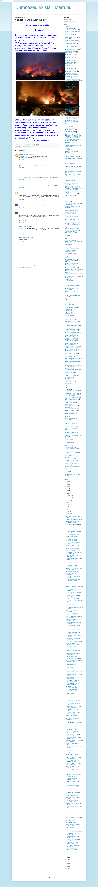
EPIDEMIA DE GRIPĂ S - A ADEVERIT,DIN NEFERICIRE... (73, 540)
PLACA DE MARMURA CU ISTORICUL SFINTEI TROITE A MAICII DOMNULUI (73, 391)
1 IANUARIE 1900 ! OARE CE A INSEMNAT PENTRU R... (72, 681)
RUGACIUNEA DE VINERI (70, 51)
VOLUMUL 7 (67, 457)
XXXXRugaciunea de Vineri (70, 462)
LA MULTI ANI (67, 380)
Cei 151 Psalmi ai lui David (70, 356)
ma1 (66, 469)
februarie (68, 513)
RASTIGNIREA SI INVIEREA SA (71, 408)
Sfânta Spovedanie (69, 444)
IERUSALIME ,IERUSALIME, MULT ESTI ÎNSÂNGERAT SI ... (74, 587)
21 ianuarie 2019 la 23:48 (28, 226)
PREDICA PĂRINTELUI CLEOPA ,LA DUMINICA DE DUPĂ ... (73, 761)
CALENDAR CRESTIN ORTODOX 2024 (73, 332)
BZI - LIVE (67, 115)
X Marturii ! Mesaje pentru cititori (71, 91)
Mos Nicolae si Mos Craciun (70, 95)
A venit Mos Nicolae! (69, 315)
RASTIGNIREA (68, 407)
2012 (66, 868)
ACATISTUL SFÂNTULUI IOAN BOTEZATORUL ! (72, 846)
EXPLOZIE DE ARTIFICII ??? (72, 769)
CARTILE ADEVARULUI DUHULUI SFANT (73, 158)
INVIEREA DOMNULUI (69, 374)
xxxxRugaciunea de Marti (70, 132)
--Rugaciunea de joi (69, 60)
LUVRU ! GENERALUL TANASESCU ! (74, 625)
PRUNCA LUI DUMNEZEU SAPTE (72, 283)
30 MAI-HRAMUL (68, 89)
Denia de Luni (68, 201)
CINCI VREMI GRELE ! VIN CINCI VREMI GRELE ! (73, 543)
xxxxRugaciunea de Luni (70, 212)
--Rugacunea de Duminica (70, 83)
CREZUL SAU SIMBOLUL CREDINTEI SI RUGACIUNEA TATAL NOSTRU (73, 350)
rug (65, 301)
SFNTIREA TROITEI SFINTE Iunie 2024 (73, 431)
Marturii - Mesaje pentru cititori (71, 41)
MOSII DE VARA (68, 383)
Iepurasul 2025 (68, 105)
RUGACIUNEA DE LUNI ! (70, 52)
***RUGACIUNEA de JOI (70, 55)
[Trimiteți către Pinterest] (38, 145)
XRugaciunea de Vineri (69, 197)
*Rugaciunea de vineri (69, 73)
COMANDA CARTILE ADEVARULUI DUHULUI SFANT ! (72, 223)
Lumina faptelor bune (69, 237)
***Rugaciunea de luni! (69, 66)
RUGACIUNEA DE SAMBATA (71, 109)
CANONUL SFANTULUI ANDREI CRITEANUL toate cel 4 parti (71, 339)
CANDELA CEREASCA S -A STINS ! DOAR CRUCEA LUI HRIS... (73, 785)
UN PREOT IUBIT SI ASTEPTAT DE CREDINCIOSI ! (73, 701)
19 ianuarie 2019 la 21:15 (29, 192)
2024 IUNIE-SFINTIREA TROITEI (71, 156)
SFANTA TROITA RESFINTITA (71, 423)
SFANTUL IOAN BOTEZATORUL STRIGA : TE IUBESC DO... (72, 843)
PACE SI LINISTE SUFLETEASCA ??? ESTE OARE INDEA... (74, 825)
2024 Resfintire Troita (69, 179)
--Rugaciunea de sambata (70, 59)
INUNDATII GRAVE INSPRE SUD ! (73, 545)
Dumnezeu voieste (69, 368)
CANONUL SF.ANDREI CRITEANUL (72, 346)
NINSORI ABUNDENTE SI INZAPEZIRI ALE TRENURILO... (74, 807)
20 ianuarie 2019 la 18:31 (27, 212)
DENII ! (66, 272)
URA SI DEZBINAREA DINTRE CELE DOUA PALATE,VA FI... (73, 779)
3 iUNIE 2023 (67, 309)
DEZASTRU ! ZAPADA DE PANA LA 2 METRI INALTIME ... (73, 651)
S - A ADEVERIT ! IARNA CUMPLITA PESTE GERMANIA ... (73, 738)
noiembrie (68, 497)
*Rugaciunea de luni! (69, 94)
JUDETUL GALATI (68, 377)
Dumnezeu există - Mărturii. (43, 7)
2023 (66, 486)
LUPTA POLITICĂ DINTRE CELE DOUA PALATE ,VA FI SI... (74, 569)
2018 (66, 857)
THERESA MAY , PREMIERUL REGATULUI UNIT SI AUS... (72, 687)
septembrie (68, 500)
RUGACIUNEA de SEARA (70, 415)
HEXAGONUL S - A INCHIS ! (72, 606)
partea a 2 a (67, 471)
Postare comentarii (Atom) (26, 267)
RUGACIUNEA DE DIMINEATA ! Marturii (73, 287)
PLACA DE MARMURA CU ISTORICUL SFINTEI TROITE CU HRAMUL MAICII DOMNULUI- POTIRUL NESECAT (73, 398)
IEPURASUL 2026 (68, 108)
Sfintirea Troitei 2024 (69, 439)
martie (67, 511)
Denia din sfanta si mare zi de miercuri (73, 203)
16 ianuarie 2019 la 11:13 (28, 163)
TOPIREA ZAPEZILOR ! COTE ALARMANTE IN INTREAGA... (72, 644)
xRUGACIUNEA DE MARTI (70, 118)
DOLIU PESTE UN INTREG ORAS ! (73, 598)
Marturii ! (66, 32)
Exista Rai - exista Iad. (69, 97)
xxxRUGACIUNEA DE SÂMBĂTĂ (71, 210)
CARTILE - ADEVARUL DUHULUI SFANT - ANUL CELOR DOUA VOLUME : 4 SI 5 (73, 154)
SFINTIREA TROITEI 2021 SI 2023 (72, 426)
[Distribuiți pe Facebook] (37, 145)
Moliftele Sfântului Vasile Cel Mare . (72, 139)
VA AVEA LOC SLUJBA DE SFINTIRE (72, 452)
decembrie (68, 495)
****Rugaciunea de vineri (70, 102)
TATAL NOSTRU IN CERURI (70, 445)
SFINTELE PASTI (68, 425)
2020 (66, 492)
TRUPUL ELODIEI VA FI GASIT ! (72, 548)
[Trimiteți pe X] (35, 145)
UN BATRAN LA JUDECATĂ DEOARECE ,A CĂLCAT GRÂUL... (73, 566)
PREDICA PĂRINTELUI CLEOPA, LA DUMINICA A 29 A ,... (73, 669)
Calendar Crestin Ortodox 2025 (71, 353)
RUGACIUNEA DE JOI (69, 54)
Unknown (21, 192)
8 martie (66, 257)
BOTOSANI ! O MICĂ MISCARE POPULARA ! (72, 574)
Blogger (54, 877)
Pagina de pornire (37, 265)
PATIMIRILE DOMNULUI (70, 240)
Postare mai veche (55, 265)
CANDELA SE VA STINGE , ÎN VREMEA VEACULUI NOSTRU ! (74, 787)
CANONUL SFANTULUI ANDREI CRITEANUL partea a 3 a (71, 217)
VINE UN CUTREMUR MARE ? (72, 656)
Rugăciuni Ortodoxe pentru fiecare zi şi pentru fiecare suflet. (73, 421)
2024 (66, 306)
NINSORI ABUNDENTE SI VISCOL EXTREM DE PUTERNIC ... (73, 580)
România (67, 123)
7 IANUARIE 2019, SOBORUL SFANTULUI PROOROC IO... (72, 849)
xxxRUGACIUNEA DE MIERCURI (72, 144)
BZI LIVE (66, 184)
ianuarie (68, 515)
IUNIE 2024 (67, 279)
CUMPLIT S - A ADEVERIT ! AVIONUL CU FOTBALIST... (73, 633)
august (67, 502)
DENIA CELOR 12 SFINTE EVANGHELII (73, 269)
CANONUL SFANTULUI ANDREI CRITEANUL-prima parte (71, 344)
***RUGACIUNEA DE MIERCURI (71, 106)
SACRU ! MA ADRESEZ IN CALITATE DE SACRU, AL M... (73, 834)
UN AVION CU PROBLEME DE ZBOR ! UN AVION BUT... (74, 815)
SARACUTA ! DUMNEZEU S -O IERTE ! (74, 519)
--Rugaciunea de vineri (69, 57)
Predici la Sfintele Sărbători (70, 43)
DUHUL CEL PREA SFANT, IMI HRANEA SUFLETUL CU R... (74, 837)
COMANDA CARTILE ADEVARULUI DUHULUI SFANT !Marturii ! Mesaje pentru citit (73, 226)
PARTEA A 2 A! (68, 389)
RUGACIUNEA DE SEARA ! (70, 412)
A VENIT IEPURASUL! (69, 313)
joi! (65, 468)
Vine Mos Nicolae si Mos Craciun (71, 460)
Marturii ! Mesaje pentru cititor (71, 36)
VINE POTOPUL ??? (70, 827)
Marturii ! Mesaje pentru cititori (71, 29)
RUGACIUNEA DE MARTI (70, 63)
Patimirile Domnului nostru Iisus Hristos (73, 285)
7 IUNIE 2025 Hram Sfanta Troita (71, 103)
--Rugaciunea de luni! (69, 62)
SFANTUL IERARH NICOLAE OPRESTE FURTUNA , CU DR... (74, 812)
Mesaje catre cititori (69, 34)
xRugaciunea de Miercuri (70, 86)
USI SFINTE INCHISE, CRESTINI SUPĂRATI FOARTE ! (73, 713)
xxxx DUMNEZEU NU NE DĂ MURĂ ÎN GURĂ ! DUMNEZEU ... (74, 522)
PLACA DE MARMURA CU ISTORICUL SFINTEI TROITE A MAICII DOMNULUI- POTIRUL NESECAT (73, 394)
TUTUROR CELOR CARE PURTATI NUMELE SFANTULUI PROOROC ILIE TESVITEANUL (73, 450)
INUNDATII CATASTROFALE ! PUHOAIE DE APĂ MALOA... (74, 617)
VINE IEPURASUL (68, 251)
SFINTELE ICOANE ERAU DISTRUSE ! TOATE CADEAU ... (74, 678)
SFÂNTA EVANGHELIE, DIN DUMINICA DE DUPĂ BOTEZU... (74, 764)
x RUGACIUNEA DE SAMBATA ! (71, 111)
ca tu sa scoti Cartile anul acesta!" (72, 466)
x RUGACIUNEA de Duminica (71, 125)
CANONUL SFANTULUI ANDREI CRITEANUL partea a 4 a (71, 261)
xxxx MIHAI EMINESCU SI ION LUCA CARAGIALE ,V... (73, 727)
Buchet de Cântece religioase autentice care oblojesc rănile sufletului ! (73, 330)
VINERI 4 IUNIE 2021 (69, 455)
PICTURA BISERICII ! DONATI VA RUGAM (73, 160)
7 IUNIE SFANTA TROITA (70, 180)
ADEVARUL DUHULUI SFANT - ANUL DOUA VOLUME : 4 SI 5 (72, 317)
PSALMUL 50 (67, 404)
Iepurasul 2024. (68, 149)
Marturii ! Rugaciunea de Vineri (71, 193)
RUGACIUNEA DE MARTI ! (70, 70)
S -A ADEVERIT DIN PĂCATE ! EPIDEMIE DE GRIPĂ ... (72, 614)
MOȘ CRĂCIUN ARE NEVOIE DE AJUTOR (73, 385)
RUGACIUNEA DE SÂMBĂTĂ (71, 76)
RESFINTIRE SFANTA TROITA (71, 410)
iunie (67, 506)
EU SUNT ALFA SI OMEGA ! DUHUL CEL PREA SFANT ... (73, 563)
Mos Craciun (67, 98)
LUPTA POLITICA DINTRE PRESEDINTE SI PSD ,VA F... (72, 690)
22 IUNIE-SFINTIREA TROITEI (71, 307)
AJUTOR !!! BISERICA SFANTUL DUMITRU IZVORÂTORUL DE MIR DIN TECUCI (74, 166)
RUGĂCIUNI (67, 416)
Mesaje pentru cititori (26, 146)
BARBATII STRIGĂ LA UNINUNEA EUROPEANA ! (73, 639)
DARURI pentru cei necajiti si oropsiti (72, 361)
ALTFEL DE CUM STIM (69, 319)
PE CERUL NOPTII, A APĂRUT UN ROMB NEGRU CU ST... (73, 664)
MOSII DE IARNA (68, 204)
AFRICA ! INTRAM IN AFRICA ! (72, 729)
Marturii (20, 146)
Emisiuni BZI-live (68, 128)
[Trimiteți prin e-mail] (32, 145)
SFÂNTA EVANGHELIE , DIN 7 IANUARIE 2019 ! (72, 854)
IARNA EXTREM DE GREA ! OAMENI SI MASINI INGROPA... (74, 758)
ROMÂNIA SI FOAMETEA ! (71, 646)
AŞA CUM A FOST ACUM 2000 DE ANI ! (73, 325)
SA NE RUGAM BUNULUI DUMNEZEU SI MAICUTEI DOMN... (74, 661)
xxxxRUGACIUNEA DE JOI (70, 302)
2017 (66, 859)
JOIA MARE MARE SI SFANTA (71, 375)
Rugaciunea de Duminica (70, 163)
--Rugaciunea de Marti (69, 68)
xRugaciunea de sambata (70, 92)
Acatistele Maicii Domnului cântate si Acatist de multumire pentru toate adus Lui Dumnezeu (73, 80)
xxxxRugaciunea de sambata (71, 200)
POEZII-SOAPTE (68, 401)
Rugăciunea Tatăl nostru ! (70, 291)
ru (65, 299)
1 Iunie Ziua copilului (69, 126)
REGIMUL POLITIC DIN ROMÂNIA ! (73, 561)
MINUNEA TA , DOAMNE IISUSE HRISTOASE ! (72, 719)
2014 (66, 865)
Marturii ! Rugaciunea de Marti (71, 117)
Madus (20, 204)
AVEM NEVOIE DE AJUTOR (70, 259)
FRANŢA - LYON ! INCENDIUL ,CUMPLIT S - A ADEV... (72, 696)
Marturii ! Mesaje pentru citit (70, 40)
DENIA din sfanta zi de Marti (70, 234)
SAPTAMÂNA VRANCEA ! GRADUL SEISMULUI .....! (73, 735)
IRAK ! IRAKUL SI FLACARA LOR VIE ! (74, 774)
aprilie (67, 509)
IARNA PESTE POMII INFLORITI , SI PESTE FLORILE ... (73, 620)
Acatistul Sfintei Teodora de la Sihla (72, 323)
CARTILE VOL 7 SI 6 (69, 266)
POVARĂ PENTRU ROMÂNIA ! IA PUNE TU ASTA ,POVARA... (74, 604)
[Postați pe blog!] (34, 145)
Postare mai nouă (19, 265)
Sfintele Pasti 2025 (69, 437)
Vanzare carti (67, 77)
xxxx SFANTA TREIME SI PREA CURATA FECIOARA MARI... (74, 741)
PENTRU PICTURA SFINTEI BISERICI (73, 174)
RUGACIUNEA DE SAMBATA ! (71, 74)
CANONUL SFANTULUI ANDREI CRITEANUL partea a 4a (71, 264)
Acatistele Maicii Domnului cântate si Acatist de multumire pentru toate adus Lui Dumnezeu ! (73, 169)
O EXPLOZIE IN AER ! (70, 771)
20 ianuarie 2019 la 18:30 (27, 204)
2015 (66, 863)
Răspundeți (21, 159)
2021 (66, 490)
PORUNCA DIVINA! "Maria (70, 402)
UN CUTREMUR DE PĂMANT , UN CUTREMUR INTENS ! (73, 801)
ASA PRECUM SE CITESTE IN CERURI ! (73, 321)
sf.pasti (66, 473)
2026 (66, 481)
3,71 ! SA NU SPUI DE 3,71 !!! (72, 795)
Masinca (21, 154)
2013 (66, 866)
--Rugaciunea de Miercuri (70, 65)
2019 (66, 493)
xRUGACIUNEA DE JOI (69, 209)
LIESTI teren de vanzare (70, 381)
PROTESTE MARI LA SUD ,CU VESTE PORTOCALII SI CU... (74, 527)
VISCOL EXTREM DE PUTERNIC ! (73, 772)
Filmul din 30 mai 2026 (69, 372)
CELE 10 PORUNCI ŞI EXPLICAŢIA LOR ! (73, 219)
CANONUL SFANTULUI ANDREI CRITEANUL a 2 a (71, 336)
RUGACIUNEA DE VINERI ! (70, 121)
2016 (66, 861)
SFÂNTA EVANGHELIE (69, 250)
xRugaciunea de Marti (69, 84)
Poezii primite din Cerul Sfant (71, 87)
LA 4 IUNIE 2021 (68, 378)
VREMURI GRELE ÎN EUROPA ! (72, 534)
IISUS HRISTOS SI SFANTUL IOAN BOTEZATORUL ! (73, 654)
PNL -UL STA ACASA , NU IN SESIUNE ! (74, 641)
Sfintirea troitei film (68, 441)
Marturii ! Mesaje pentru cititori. (71, 31)
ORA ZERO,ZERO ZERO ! (71, 822)
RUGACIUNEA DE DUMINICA (71, 71)
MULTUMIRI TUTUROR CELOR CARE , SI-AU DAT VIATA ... (74, 517)
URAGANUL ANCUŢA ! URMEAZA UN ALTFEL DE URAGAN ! (74, 529)
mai (67, 508)
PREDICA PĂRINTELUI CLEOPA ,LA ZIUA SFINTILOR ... (73, 553)
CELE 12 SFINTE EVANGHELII (71, 267)
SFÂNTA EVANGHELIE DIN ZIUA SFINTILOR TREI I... (72, 556)
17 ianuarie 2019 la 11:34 (28, 183)
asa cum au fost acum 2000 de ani (72, 463)
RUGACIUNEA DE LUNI (70, 129)
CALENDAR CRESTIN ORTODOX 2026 (73, 333)
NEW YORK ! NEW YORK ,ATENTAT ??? (74, 831)
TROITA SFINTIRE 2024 (70, 447)
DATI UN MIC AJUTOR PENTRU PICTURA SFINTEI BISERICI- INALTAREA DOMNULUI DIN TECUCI (73, 231)
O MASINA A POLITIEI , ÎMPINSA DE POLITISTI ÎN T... (73, 532)
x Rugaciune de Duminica (70, 142)
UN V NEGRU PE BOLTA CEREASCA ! (74, 524)
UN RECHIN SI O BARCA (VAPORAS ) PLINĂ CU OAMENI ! (74, 752)
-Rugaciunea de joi (69, 304)
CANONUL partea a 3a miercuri (71, 347)
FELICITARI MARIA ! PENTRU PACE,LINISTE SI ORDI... (72, 829)
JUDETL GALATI (68, 280)
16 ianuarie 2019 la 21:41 (28, 172)
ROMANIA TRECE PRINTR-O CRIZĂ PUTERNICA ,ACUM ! (73, 725)
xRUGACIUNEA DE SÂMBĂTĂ (71, 140)
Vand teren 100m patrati (70, 458)
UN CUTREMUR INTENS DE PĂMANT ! (74, 658)
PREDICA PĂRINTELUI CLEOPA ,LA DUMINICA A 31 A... (73, 590)
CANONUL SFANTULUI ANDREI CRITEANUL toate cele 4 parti (71, 341)
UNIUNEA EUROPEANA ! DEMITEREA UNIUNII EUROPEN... (74, 693)
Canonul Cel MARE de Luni (70, 355)
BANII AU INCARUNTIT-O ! (71, 776)
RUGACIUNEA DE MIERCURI (71, 49)
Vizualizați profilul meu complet (70, 21)
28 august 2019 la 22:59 (28, 237)
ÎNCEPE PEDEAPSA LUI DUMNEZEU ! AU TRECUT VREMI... (74, 648)
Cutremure (67, 45)
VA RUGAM (67, 454)
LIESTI (66, 282)
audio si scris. (67, 465)
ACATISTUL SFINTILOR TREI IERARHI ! (74, 550)
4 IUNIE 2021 (67, 310)
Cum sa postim (68, 359)
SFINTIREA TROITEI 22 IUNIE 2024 (72, 248)
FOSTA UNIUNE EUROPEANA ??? (73, 571)
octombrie (68, 499)
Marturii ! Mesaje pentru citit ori (71, 46)
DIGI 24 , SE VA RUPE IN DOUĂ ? (73, 582)
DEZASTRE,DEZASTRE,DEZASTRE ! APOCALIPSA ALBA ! (73, 707)
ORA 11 (66, 238)
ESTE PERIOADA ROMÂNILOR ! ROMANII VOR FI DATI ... (72, 684)
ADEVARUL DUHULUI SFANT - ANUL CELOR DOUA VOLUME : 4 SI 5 (72, 182)
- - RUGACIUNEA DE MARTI (70, 253)
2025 (66, 483)
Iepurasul (67, 235)
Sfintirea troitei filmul (69, 442)
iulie (67, 504)
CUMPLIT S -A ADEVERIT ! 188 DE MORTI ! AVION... (73, 810)
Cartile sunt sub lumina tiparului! (71, 228)
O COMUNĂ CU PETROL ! (71, 820)
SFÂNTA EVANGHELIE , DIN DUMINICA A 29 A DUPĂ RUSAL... (74, 672)
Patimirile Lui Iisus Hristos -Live (71, 405)
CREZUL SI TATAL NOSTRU (70, 352)
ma (65, 198)
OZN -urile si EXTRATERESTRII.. (71, 48)
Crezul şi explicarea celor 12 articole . (72, 358)
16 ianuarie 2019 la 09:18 (28, 154)
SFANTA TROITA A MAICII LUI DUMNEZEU (73, 292)
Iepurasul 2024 (68, 148)
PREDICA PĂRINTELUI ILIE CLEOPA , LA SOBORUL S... (74, 852)
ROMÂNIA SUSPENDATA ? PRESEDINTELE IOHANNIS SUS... (74, 722)
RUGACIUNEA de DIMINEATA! (71, 413)
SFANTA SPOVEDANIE (69, 195)
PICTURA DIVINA (68, 244)
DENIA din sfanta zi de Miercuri (71, 270)
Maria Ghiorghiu (68, 19)
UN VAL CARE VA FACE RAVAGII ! (73, 547)
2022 (66, 488)
